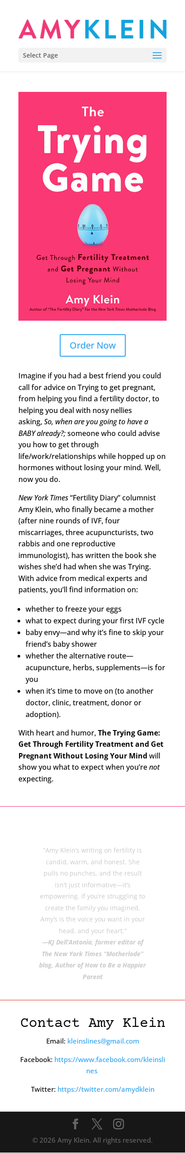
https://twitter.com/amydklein (105, 1089)
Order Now (93, 345)
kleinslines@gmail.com (103, 1040)
